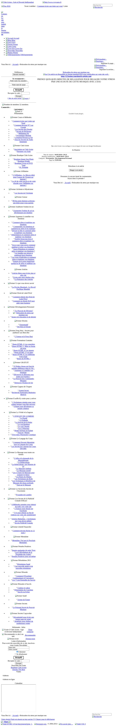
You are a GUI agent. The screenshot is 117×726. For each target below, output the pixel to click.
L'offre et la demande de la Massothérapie (23, 459)
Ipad (23, 165)
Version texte (30, 639)
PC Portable (23, 167)
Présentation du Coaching (24, 590)
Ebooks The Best (18, 670)
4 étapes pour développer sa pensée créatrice (24, 407)
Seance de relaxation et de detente (24, 317)
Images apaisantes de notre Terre (23, 550)
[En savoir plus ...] (66, 724)
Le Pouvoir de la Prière (23, 422)
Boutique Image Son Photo (23, 159)
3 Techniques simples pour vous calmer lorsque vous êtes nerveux (23, 403)
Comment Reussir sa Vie (24, 138)
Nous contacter (30, 631)
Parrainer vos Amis (24, 151)
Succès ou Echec (24, 592)
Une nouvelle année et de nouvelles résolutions (24, 567)
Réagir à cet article (76, 170)
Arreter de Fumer (23, 600)
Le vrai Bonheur (24, 424)
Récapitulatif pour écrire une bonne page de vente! (23, 618)
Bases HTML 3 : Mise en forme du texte (23, 347)
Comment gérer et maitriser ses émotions (24, 223)
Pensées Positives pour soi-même (24, 556)
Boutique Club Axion (18, 668)
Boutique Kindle (24, 161)
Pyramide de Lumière (24, 495)
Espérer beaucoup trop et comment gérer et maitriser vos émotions (23, 241)
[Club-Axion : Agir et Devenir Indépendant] (17, 2)
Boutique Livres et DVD (24, 163)
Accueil (15, 64)
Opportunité (23, 325)
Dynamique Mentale (23, 135)
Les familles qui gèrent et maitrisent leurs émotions (23, 254)
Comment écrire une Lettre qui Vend (24, 122)
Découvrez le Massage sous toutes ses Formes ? (24, 376)
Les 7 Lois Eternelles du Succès (23, 580)
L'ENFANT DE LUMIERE (23, 416)
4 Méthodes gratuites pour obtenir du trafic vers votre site (24, 506)
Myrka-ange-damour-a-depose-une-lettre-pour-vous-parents (24, 202)
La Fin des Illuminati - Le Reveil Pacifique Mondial (24, 288)
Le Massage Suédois (23, 469)
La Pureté (23, 418)
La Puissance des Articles (24, 279)
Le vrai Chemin (23, 426)
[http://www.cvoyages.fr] (52, 2)
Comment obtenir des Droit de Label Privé (24, 298)
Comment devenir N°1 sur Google (23, 126)
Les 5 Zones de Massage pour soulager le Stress (24, 474)
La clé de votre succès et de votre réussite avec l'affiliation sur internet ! (24, 183)
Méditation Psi (24, 133)
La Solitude (24, 420)
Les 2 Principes (23, 428)
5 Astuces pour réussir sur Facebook (24, 510)
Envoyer (18, 96)
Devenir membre (18, 74)
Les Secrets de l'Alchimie (24, 193)
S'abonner (21, 652)
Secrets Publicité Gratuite (24, 523)
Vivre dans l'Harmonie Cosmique (24, 435)
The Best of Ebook (24, 327)
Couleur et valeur (23, 588)
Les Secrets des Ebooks (23, 129)
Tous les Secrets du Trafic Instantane (24, 141)
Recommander (30, 635)
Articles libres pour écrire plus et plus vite (23, 274)
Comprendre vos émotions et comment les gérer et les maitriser (23, 228)
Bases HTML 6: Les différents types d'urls (24, 356)
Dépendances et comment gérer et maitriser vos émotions (24, 236)
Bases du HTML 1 (24, 359)
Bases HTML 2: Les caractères (24, 344)
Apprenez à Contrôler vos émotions (23, 371)
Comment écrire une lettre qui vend (50, 6)
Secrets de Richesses (23, 131)
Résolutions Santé (23, 564)
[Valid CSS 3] (80, 724)
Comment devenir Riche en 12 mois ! (24, 532)
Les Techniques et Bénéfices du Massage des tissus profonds (23, 482)
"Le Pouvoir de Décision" (23, 311)
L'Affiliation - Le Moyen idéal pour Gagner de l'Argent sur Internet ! (24, 177)
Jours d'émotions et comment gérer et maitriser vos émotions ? (23, 250)
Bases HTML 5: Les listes (23, 352)
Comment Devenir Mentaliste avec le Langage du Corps (23, 443)
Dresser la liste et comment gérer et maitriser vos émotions (23, 232)
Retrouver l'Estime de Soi (24, 383)
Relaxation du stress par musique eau (24, 314)
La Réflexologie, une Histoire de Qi (24, 465)
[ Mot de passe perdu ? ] (19, 98)
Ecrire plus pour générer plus (23, 277)
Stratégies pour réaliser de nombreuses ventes (24, 622)
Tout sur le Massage (24, 485)
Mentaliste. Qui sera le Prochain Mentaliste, (23, 542)
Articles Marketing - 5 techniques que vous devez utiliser (24, 520)
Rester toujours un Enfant (24, 431)
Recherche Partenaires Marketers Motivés (24, 394)
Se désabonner (22, 654)
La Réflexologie (24, 462)
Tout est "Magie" (24, 433)
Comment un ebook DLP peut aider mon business (24, 302)
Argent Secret (24, 390)
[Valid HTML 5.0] (17, 724)
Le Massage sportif (24, 471)
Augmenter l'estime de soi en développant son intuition (23, 212)
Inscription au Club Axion (23, 149)
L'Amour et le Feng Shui (24, 337)
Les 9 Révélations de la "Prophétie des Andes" (23, 553)
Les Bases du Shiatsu (23, 477)
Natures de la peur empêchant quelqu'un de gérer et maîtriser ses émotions (23, 263)
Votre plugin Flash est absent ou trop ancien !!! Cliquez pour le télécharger (28, 719)
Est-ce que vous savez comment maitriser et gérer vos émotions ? (23, 246)
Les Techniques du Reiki (24, 479)
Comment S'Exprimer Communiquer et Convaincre (23, 577)
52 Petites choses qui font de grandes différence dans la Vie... (23, 367)
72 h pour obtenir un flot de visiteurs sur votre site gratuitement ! (23, 515)
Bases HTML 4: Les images (24, 350)
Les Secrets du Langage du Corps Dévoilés (24, 448)
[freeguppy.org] (40, 724)
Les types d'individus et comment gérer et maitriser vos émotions (24, 258)
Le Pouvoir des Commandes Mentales (23, 380)
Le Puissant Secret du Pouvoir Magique (24, 608)
